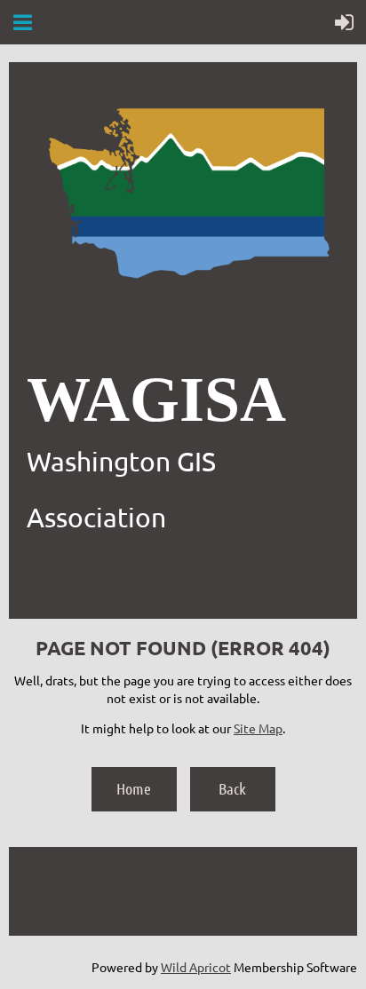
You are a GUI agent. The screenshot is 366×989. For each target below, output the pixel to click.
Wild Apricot (196, 967)
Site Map (258, 728)
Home (133, 788)
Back (232, 788)
